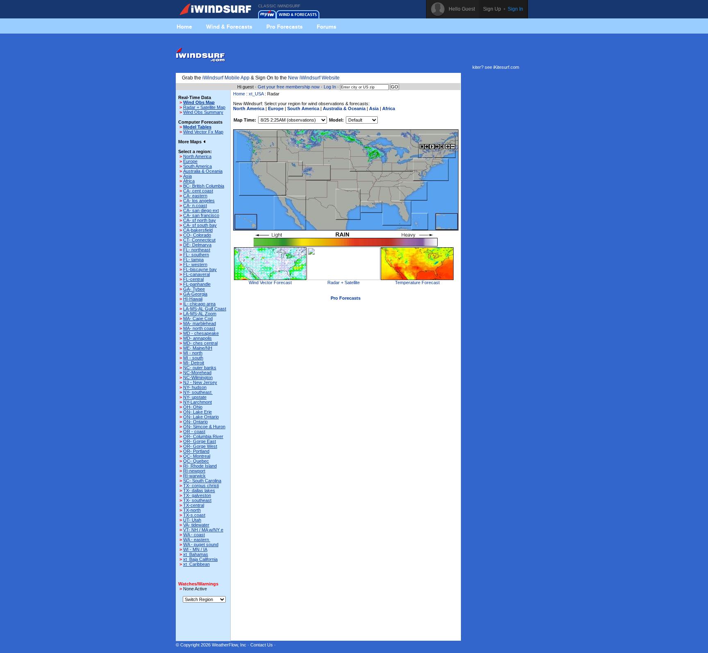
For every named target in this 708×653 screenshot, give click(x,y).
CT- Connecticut (199, 239)
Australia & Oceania (202, 171)
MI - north (192, 352)
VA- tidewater (196, 524)
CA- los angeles (199, 200)
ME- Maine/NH (197, 348)
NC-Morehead (197, 372)
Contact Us (261, 644)
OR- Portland (196, 451)
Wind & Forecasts (229, 26)
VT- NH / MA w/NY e (203, 529)
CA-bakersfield (198, 230)
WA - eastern (196, 539)
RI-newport (194, 470)
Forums (326, 26)
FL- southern (196, 254)
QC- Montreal (196, 456)
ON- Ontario (195, 421)
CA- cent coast (198, 190)
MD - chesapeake (201, 333)
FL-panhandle (197, 284)
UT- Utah (192, 519)
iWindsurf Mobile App (226, 78)
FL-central (193, 279)
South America (197, 166)
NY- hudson (194, 387)
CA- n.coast (195, 205)
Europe (190, 161)
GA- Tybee (194, 289)
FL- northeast (196, 249)
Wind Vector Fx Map (203, 131)
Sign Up (492, 9)
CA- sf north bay (199, 220)
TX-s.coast (194, 515)
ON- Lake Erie (197, 411)
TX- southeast (197, 500)
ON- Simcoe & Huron (204, 426)
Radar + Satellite (343, 282)
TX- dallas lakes (199, 490)
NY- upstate (194, 397)
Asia (187, 176)
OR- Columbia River (203, 436)
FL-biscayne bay (200, 269)
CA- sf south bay (200, 225)
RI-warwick (194, 475)
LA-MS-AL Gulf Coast (204, 308)
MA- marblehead (199, 323)
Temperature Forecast (417, 282)
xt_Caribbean (196, 564)
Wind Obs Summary (203, 112)
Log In (330, 86)
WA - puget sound (200, 544)
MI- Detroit (193, 362)
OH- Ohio (192, 406)
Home (184, 26)
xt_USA (256, 93)
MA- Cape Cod (198, 318)
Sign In (515, 9)
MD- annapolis (197, 338)
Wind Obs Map (199, 102)
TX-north (192, 510)
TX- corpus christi (201, 485)
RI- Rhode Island (200, 465)
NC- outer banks (199, 367)
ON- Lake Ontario (201, 416)
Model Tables (197, 126)
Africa (189, 181)
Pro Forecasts (284, 26)
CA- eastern (195, 195)
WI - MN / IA (195, 549)
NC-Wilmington (198, 377)
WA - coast (194, 534)
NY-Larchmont (197, 402)
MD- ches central (200, 343)
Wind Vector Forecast (270, 282)
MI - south (193, 357)
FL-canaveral (196, 274)
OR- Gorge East (199, 441)
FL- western (195, 264)
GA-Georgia (195, 293)
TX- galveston (197, 495)
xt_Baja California (200, 559)
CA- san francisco (201, 215)
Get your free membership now (289, 86)
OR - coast (194, 431)
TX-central (193, 505)
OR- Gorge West (200, 446)
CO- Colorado (197, 235)
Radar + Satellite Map (204, 107)
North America (197, 156)
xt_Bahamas (195, 554)
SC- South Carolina (202, 480)
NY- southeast (198, 392)
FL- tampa (193, 259)
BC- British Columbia (203, 185)
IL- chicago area (199, 303)
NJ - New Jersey (200, 382)
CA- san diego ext (201, 210)
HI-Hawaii (192, 298)
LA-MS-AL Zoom (199, 313)
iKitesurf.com (506, 67)
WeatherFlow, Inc (229, 644)
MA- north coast (199, 328)
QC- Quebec (196, 461)
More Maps (190, 141)
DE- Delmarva (197, 244)
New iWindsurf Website (314, 78)
